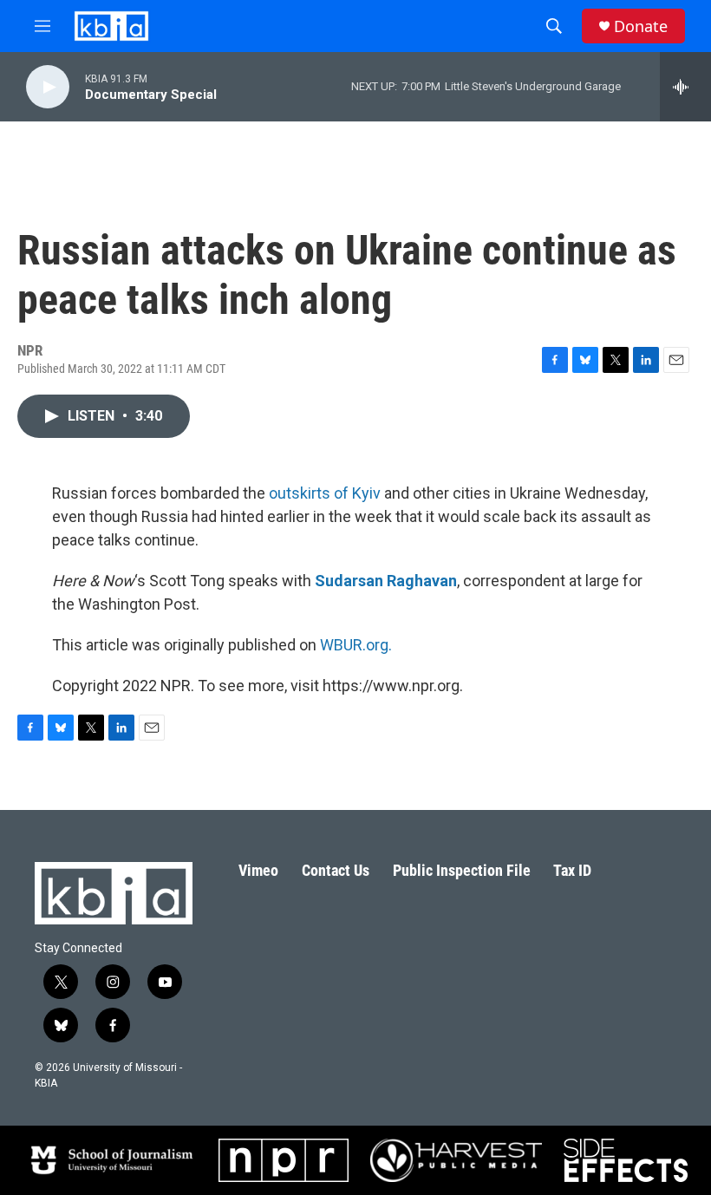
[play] (48, 87)
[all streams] (685, 86)
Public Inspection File (462, 870)
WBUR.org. (356, 645)
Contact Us (335, 870)
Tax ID (572, 870)
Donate (641, 26)
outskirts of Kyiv (325, 493)
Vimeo (258, 870)
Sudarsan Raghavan (386, 580)
